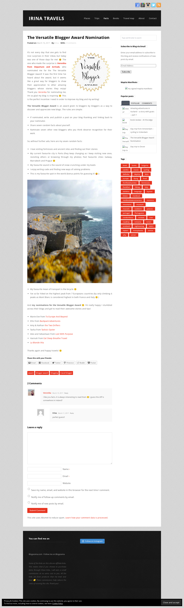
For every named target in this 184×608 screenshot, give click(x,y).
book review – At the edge (141, 120)
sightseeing (139, 226)
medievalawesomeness (132, 200)
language (138, 191)
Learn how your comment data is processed (86, 517)
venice (150, 230)
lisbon (125, 196)
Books (116, 18)
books (134, 165)
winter (133, 235)
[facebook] (137, 5)
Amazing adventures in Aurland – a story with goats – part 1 (142, 111)
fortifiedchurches (130, 183)
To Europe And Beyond (57, 316)
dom (146, 174)
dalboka (126, 174)
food (145, 178)
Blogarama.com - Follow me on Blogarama (47, 554)
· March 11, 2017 (63, 413)
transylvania (138, 230)
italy (146, 187)
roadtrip (126, 222)
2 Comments (71, 43)
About (142, 18)
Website (67, 483)
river (151, 217)
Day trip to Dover (137, 146)
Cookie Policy (57, 603)
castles (126, 170)
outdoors (138, 209)
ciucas (136, 170)
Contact (153, 18)
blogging (54, 373)
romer (148, 222)
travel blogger (66, 373)
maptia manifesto (144, 88)
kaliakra (126, 191)
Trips (96, 18)
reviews (141, 217)
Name (66, 469)
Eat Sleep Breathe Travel (55, 338)
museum (139, 204)
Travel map (128, 18)
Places (87, 18)
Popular (135, 103)
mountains (127, 204)
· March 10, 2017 (57, 393)
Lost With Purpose (64, 334)
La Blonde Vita (37, 342)
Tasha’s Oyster (48, 329)
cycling (146, 170)
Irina (57, 43)
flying (136, 178)
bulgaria (145, 165)
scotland (126, 226)
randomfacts (128, 217)
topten (125, 230)
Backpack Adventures (50, 321)
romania (137, 222)
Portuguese (139, 213)
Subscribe (126, 72)
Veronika (42, 92)
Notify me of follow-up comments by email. (52, 497)
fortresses (146, 183)
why (124, 235)
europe (126, 178)
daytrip (137, 174)
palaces (150, 209)
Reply (66, 393)
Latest (125, 103)
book (125, 165)
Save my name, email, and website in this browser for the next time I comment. (70, 490)
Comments (147, 103)
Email (66, 476)
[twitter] (153, 5)
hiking (137, 187)
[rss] (158, 5)
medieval (136, 196)
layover (150, 191)
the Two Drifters (52, 325)
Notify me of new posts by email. (47, 503)
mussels (126, 209)
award (30, 373)
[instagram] (148, 5)
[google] (142, 5)
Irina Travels (46, 18)
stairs (151, 226)
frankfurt (126, 187)
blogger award (42, 373)
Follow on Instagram (94, 541)
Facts (106, 18)
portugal (126, 213)
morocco (150, 200)
